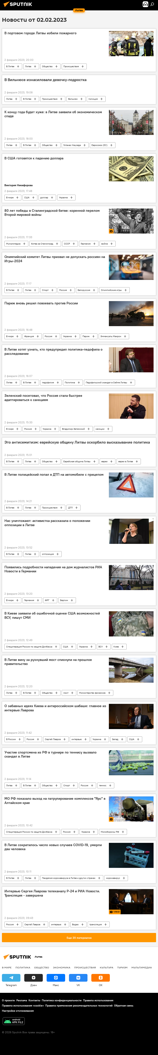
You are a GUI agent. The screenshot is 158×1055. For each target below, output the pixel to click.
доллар (44, 197)
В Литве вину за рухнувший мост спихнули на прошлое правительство (48, 662)
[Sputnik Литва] (19, 7)
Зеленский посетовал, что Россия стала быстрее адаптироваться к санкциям (43, 398)
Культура (106, 967)
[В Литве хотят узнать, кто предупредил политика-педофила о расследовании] (131, 359)
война (104, 243)
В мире (9, 197)
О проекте (8, 1000)
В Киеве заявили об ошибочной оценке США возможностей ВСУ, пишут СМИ (52, 615)
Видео (75, 924)
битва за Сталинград (42, 243)
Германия (86, 243)
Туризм (122, 967)
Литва (28, 66)
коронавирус (113, 878)
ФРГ (47, 600)
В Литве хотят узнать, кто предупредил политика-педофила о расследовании (53, 351)
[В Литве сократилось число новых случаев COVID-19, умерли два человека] (131, 855)
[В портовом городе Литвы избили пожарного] (131, 43)
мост (65, 692)
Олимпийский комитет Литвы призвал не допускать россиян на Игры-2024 (54, 259)
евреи (104, 461)
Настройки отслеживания (18, 1010)
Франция (29, 336)
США (26, 197)
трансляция (95, 924)
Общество (47, 66)
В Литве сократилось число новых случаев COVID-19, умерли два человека (53, 847)
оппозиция (48, 554)
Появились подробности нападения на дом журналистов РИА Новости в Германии (53, 569)
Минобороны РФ (110, 831)
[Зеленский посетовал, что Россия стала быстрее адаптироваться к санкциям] (131, 406)
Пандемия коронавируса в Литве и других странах (68, 878)
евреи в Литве (125, 461)
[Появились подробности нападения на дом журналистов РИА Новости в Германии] (131, 577)
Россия (63, 290)
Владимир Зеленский (73, 428)
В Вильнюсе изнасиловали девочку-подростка (45, 79)
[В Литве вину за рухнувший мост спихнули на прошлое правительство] (131, 670)
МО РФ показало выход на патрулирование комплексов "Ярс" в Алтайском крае (54, 800)
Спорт (45, 290)
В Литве (10, 66)
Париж (86, 336)
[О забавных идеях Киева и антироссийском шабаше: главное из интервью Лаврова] (131, 716)
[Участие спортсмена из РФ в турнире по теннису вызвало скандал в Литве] (131, 762)
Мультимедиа (13, 243)
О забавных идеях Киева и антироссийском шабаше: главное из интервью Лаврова (55, 708)
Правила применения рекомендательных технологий (79, 1005)
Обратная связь (123, 1005)
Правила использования (98, 1000)
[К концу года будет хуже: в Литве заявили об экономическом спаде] (131, 122)
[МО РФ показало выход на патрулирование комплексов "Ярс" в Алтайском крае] (131, 808)
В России (11, 739)
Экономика (61, 967)
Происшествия (71, 66)
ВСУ (100, 646)
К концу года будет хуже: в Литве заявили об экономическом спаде (53, 114)
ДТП (70, 507)
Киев (116, 646)
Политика (70, 382)
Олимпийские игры (111, 290)
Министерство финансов (92, 692)
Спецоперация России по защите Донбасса (29, 646)
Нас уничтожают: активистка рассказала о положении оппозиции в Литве (47, 523)
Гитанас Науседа (72, 145)
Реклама (21, 1000)
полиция (93, 98)
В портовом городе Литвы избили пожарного (40, 33)
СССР (67, 243)
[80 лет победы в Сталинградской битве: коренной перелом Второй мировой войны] (131, 221)
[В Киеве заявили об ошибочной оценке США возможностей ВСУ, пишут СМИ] (131, 623)
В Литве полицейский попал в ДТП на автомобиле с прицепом (53, 474)
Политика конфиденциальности (62, 1000)
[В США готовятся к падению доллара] (131, 168)
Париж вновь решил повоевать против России (41, 303)
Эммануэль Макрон (110, 336)
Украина (63, 197)
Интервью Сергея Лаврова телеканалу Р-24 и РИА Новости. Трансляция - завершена (52, 893)
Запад (115, 739)
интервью (76, 739)
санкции (100, 428)
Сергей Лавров (53, 739)
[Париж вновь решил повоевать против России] (131, 313)
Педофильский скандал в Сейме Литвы (106, 382)
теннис (102, 785)
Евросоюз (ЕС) (100, 145)
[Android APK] (14, 1021)
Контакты (34, 1000)
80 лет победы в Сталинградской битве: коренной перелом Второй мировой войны (52, 212)
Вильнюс (73, 98)
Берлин (64, 600)
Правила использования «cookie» (23, 1005)
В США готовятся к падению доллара (33, 158)
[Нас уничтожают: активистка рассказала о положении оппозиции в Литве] (131, 531)
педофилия (48, 382)
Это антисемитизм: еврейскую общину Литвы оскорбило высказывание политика (77, 442)
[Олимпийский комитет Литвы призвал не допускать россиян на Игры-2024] (131, 267)
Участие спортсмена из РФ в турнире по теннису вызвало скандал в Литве (50, 754)
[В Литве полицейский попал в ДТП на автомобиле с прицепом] (131, 484)
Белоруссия (84, 290)
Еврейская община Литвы (77, 461)
